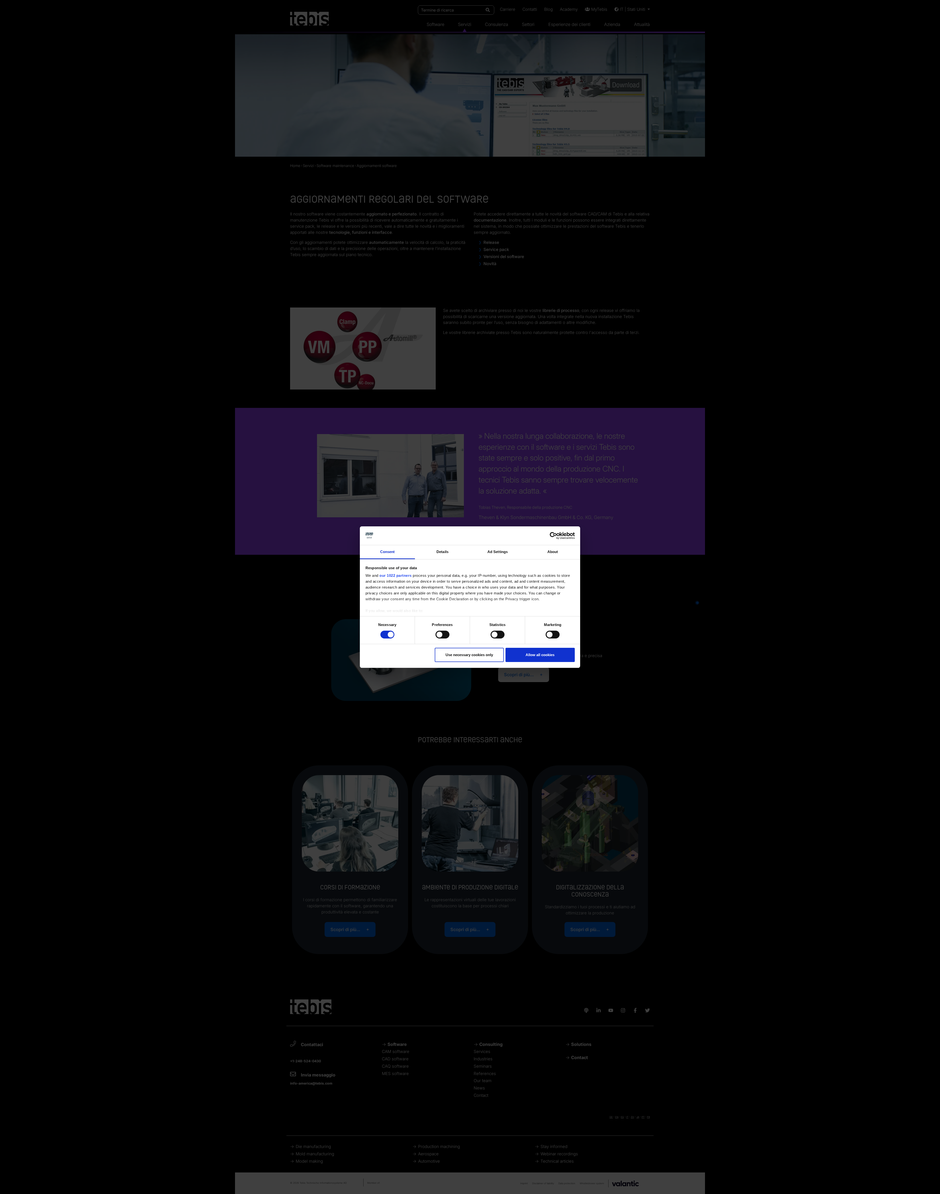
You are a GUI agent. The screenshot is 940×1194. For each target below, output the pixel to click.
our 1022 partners (395, 575)
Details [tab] (442, 552)
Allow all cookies (540, 655)
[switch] (442, 634)
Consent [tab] (387, 552)
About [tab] (552, 552)
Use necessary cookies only (469, 655)
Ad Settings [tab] (497, 552)
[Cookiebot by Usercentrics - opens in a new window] (553, 535)
